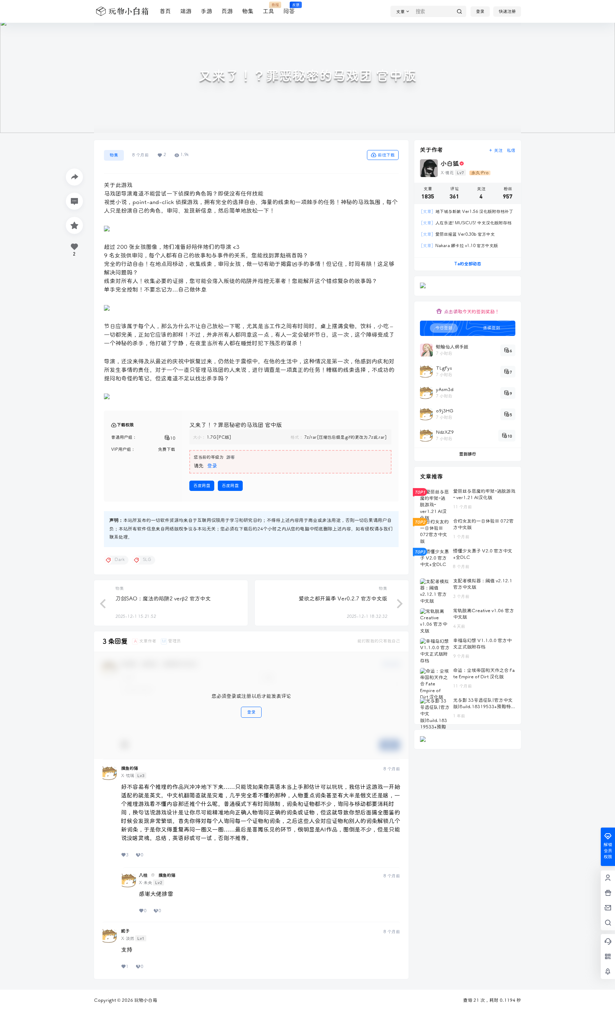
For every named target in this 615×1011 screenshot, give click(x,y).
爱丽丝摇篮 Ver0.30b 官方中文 (458, 234)
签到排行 (467, 454)
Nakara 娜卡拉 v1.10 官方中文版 (459, 246)
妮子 (125, 931)
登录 (480, 11)
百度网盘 (201, 485)
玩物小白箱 (145, 1000)
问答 (289, 9)
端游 (185, 11)
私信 (511, 150)
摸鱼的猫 (129, 768)
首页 (165, 11)
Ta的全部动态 (467, 264)
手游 (206, 11)
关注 (498, 150)
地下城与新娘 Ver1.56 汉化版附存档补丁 (467, 211)
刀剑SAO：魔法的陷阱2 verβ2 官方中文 (163, 598)
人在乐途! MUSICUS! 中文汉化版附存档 (466, 223)
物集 (247, 11)
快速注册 (507, 11)
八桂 (143, 875)
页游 (227, 11)
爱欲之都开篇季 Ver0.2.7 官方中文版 (343, 598)
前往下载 (386, 155)
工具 (268, 9)
